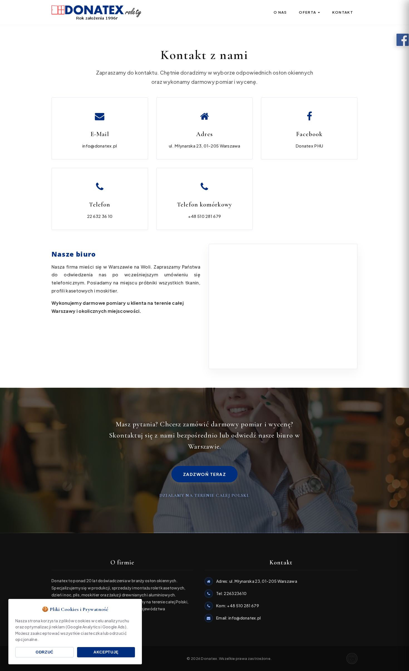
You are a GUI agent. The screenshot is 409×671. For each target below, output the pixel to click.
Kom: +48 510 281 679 (237, 605)
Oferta (308, 12)
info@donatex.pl (99, 145)
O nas (280, 12)
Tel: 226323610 (231, 593)
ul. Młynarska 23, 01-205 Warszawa (204, 145)
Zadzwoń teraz (204, 474)
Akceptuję (106, 652)
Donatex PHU (309, 145)
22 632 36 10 (100, 216)
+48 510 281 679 (204, 216)
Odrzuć (44, 652)
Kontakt (342, 12)
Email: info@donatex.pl (238, 617)
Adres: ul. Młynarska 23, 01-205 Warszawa (256, 581)
